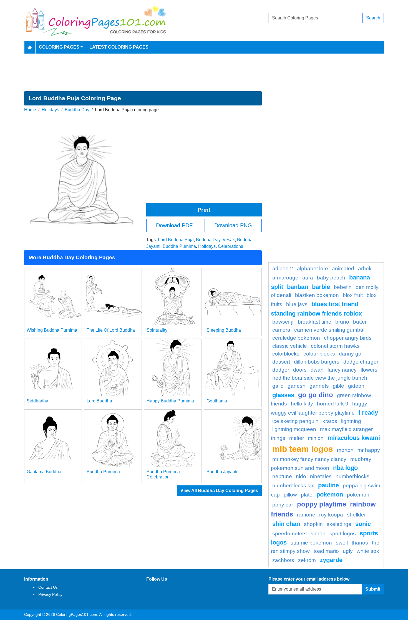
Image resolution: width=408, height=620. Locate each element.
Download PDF (174, 225)
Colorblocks (285, 354)
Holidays (50, 109)
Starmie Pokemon (311, 543)
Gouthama (216, 401)
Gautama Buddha (44, 471)
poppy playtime (321, 504)
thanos (360, 543)
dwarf (317, 370)
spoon (318, 533)
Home (30, 109)
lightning (351, 421)
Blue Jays (297, 304)
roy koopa (331, 515)
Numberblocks (352, 476)
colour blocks (319, 354)
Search (373, 18)
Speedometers (289, 533)
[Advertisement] (204, 72)
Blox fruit (353, 295)
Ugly (348, 551)
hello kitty (302, 404)
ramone (306, 515)
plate (307, 495)
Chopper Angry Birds (348, 338)
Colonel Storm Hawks (335, 346)
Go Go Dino (315, 395)
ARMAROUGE (285, 278)
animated (343, 268)
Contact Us (48, 587)
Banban (297, 286)
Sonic (363, 523)
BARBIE (321, 286)
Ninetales (321, 476)
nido (301, 476)
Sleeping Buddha (223, 330)
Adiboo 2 (282, 268)
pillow (290, 495)
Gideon (356, 386)
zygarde (331, 559)
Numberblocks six (293, 485)
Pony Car (282, 505)
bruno (342, 322)
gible (338, 386)
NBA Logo (345, 467)
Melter (296, 438)
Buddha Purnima (179, 246)
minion (316, 438)
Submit (372, 589)
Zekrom (307, 560)
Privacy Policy (50, 594)
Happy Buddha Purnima (170, 401)
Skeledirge (339, 524)
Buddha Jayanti (221, 471)
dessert (281, 362)
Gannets (319, 386)
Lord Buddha (99, 401)
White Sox (368, 551)
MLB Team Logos (302, 448)
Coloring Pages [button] (59, 47)
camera (281, 330)
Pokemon (329, 494)
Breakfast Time (314, 322)
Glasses (283, 395)
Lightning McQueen (294, 429)
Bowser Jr (283, 322)
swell (342, 543)
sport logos (342, 533)
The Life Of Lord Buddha (111, 330)
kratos (330, 421)
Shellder (356, 515)
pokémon (358, 495)
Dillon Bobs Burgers (316, 362)
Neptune (282, 476)
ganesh (297, 386)
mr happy (368, 450)
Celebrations (230, 246)
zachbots (283, 560)
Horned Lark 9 (332, 404)
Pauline (328, 485)
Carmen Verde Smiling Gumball (330, 330)
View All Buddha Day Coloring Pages (219, 490)
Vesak (229, 239)
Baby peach (331, 278)
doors (300, 370)
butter (360, 322)
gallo (278, 386)
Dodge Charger (360, 362)
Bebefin (343, 287)
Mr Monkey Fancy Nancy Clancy (309, 459)
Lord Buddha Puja (176, 239)
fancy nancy (342, 370)
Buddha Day (77, 109)
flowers (369, 370)
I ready (368, 412)
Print (204, 210)
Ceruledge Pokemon (296, 338)
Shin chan (286, 523)
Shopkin (313, 524)
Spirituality (157, 330)
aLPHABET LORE (312, 268)
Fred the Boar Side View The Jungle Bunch (319, 378)
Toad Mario (326, 551)
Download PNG (233, 225)
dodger (280, 370)
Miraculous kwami (354, 437)
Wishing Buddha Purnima (52, 330)
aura (307, 278)
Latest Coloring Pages (118, 47)
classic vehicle (289, 346)
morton (345, 450)
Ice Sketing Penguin (295, 421)
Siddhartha (37, 401)
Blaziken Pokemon (317, 295)
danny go (350, 354)
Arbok (365, 268)
